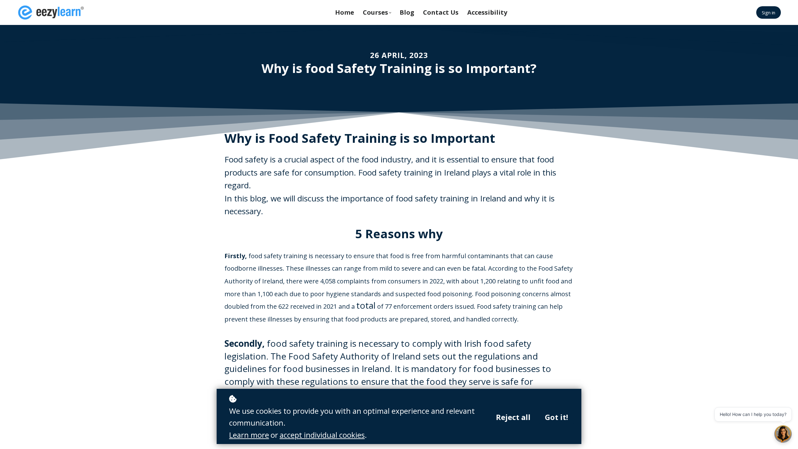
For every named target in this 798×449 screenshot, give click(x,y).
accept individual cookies (322, 435)
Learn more (249, 435)
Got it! (556, 417)
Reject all (513, 417)
